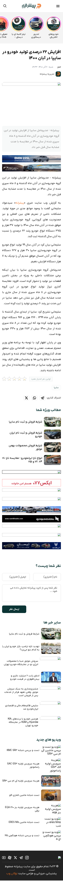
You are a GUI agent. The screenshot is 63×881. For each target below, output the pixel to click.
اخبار (59, 67)
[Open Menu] (57, 6)
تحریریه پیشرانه (47, 74)
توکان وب (12, 873)
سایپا (56, 387)
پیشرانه (19, 203)
